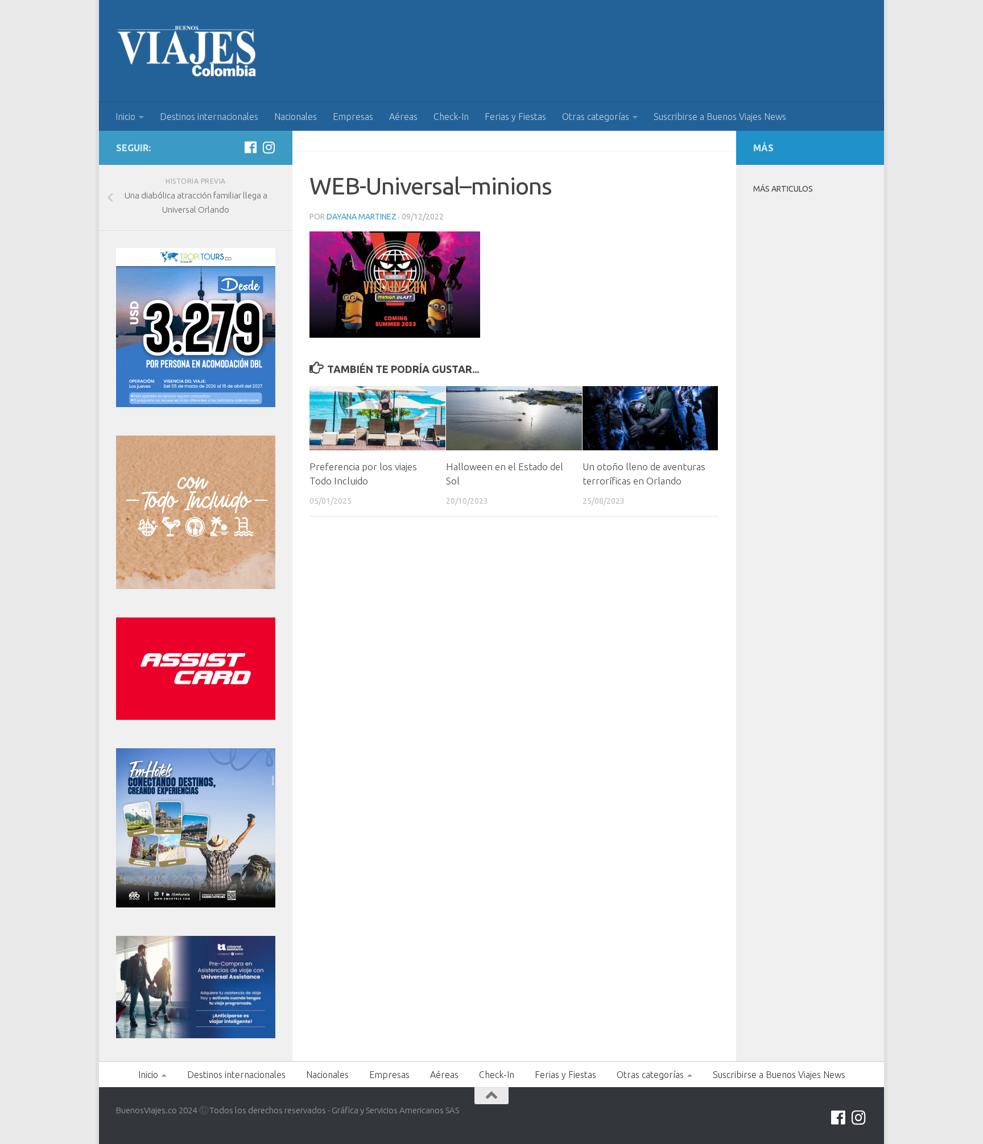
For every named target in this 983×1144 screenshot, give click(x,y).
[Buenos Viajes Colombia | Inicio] (187, 51)
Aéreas (403, 116)
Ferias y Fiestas (515, 116)
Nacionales (295, 116)
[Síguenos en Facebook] (250, 147)
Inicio (125, 116)
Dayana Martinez (361, 216)
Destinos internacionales (209, 116)
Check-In (451, 116)
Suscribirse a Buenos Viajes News (720, 116)
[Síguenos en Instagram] (268, 147)
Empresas (353, 116)
